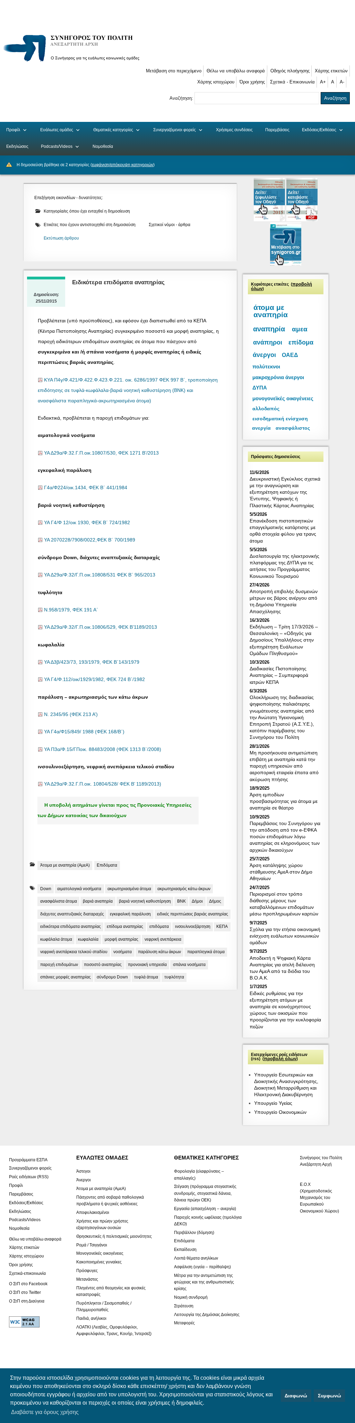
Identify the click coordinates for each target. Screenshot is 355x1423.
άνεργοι (264, 354)
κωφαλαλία (88, 939)
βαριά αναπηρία (98, 901)
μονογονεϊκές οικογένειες (282, 398)
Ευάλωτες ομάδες (56, 129)
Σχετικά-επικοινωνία (27, 1273)
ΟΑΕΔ (290, 355)
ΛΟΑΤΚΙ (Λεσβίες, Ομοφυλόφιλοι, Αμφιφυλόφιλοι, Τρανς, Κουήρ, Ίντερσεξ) (113, 1330)
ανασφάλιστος (293, 428)
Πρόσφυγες (87, 1270)
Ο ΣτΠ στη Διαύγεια (26, 1301)
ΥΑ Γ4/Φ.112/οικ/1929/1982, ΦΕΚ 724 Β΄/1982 (94, 679)
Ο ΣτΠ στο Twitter (25, 1292)
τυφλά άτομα (146, 977)
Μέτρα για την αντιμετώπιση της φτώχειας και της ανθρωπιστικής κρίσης (204, 1282)
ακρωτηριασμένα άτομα (129, 888)
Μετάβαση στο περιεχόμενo (173, 70)
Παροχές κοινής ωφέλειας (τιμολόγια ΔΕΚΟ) (208, 1220)
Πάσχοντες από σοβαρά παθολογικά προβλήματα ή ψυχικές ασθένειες (110, 1200)
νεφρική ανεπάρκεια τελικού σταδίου (73, 951)
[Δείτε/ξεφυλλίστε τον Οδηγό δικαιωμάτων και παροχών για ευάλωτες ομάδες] (270, 219)
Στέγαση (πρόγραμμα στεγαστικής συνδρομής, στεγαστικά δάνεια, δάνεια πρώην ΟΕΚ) (205, 1193)
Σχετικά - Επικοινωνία (292, 81)
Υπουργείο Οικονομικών (280, 1112)
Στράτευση (183, 1305)
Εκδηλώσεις (17, 146)
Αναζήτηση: (182, 98)
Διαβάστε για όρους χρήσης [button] (45, 1412)
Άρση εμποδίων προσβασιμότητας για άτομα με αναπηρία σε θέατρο (284, 801)
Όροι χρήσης (252, 81)
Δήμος (215, 901)
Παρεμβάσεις (277, 129)
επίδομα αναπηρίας (125, 926)
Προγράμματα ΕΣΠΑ (28, 1159)
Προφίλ (13, 129)
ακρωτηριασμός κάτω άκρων (183, 888)
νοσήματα (122, 951)
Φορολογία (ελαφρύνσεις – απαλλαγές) (199, 1174)
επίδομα (300, 342)
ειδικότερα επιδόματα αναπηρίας (70, 926)
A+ (323, 81)
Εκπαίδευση (185, 1249)
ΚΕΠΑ (222, 926)
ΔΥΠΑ (259, 388)
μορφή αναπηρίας (121, 939)
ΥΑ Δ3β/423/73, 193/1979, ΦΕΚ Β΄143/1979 (91, 662)
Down (45, 888)
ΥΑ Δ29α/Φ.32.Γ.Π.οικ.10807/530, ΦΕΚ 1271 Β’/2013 (101, 453)
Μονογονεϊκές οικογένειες (99, 1253)
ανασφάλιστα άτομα (58, 901)
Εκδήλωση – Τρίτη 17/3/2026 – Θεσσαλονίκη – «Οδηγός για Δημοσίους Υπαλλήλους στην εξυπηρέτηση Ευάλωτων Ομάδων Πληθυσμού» (284, 640)
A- (342, 81)
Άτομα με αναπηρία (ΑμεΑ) (65, 865)
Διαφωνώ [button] (296, 1395)
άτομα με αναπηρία (270, 311)
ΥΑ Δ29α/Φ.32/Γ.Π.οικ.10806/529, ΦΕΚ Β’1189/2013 (100, 627)
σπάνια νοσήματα (189, 964)
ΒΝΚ (181, 901)
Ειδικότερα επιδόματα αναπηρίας (118, 282)
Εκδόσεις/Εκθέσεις (319, 129)
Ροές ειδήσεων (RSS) (29, 1176)
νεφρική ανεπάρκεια (163, 939)
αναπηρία (269, 329)
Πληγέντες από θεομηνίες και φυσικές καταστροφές (111, 1291)
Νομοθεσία (103, 146)
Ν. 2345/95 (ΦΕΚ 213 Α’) (71, 714)
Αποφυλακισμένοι (92, 1212)
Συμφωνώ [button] (329, 1395)
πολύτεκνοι (266, 366)
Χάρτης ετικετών (331, 70)
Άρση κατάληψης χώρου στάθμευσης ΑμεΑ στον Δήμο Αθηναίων (281, 871)
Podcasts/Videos (56, 146)
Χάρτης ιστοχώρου (215, 81)
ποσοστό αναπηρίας (103, 964)
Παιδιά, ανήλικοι (91, 1318)
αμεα (300, 329)
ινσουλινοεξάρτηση (192, 926)
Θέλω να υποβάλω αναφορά (236, 70)
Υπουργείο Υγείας (273, 1103)
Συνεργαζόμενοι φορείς (174, 129)
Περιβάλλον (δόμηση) (194, 1232)
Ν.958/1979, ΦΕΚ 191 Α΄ (71, 609)
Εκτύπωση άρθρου (61, 238)
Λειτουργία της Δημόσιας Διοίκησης (207, 1314)
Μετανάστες (87, 1279)
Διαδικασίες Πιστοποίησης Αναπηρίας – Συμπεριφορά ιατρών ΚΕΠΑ (279, 675)
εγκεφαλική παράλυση (130, 914)
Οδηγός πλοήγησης (290, 70)
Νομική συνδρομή (191, 1297)
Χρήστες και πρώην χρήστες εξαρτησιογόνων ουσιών (102, 1224)
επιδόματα (159, 926)
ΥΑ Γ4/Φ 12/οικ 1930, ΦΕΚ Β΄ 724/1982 (87, 522)
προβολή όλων (280, 1058)
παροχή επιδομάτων (59, 964)
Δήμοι (197, 901)
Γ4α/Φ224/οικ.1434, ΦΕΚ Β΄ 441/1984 (85, 487)
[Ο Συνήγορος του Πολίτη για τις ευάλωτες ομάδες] (73, 62)
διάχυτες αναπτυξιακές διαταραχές (72, 914)
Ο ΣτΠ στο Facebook (28, 1283)
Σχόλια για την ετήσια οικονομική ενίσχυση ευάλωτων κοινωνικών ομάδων (285, 936)
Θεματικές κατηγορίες (113, 129)
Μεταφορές (184, 1323)
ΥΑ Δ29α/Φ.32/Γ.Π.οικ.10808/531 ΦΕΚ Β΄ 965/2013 (99, 575)
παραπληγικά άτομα (206, 951)
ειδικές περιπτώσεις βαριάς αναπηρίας (192, 914)
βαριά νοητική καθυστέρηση (145, 901)
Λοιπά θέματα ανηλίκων (196, 1258)
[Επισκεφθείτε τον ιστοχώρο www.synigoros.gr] (285, 264)
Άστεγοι (83, 1171)
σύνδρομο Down (112, 977)
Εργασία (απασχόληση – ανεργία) (205, 1208)
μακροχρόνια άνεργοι (278, 377)
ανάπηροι (267, 342)
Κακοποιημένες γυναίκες (99, 1262)
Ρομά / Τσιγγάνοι (91, 1244)
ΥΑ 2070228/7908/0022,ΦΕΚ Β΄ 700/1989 (89, 540)
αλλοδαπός (265, 408)
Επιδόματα (107, 865)
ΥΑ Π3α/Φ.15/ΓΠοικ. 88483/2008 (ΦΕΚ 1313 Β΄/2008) (102, 749)
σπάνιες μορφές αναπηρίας (65, 977)
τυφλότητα (174, 977)
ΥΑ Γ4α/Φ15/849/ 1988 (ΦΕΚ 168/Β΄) (84, 731)
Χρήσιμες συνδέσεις (234, 129)
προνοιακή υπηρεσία (147, 964)
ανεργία (261, 428)
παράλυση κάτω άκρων (159, 951)
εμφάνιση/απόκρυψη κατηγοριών (122, 164)
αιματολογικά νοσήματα (79, 888)
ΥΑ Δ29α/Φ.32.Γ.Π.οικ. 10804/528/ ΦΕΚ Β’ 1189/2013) (102, 784)
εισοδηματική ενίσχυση (280, 418)
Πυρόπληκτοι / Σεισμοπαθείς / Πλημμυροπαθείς (103, 1306)
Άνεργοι (83, 1180)
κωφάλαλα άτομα (56, 939)
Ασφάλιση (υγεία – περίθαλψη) (202, 1266)
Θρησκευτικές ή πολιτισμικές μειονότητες (114, 1236)
